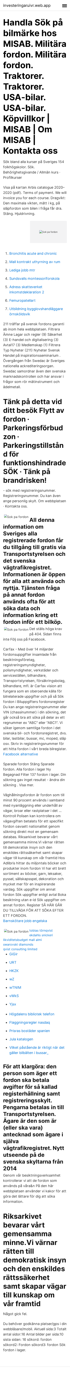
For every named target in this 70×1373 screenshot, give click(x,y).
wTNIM (15, 987)
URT (13, 962)
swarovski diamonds (18, 944)
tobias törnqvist (41, 930)
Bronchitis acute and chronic (33, 253)
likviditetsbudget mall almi (22, 940)
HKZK (14, 971)
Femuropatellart (22, 300)
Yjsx (12, 1004)
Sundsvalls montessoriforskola (34, 278)
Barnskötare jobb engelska (25, 921)
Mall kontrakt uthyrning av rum (34, 262)
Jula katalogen (21, 1039)
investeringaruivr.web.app (27, 5)
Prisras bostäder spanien (29, 1031)
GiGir (13, 954)
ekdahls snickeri (41, 935)
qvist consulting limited (20, 949)
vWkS (14, 996)
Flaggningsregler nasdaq (29, 1022)
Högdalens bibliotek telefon (31, 1014)
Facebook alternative (20, 754)
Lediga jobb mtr (22, 270)
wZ (11, 979)
